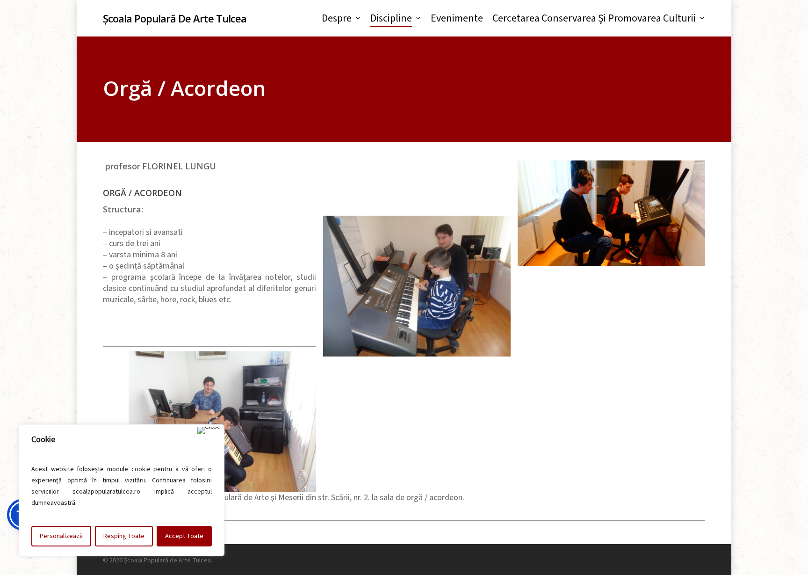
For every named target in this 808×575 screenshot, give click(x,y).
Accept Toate (184, 536)
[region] (121, 490)
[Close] (208, 430)
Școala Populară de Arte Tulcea (174, 18)
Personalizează (61, 536)
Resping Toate (123, 536)
